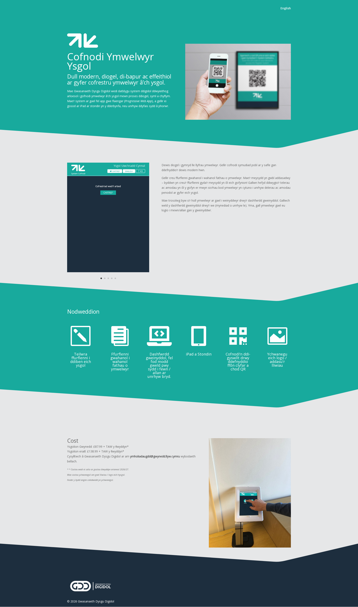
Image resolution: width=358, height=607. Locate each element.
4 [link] (111, 278)
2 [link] (104, 278)
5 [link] (115, 278)
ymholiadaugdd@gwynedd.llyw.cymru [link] (155, 456)
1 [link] (101, 278)
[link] (286, 12)
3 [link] (108, 278)
